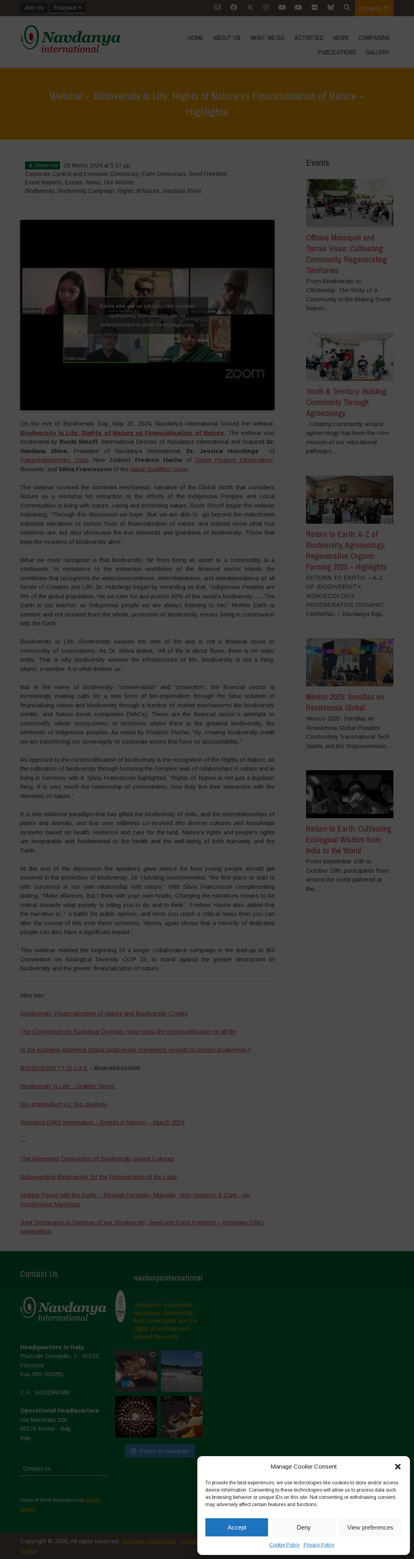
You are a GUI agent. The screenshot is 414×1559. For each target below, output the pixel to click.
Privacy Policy (319, 1545)
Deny (304, 1527)
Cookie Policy (284, 1545)
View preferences (370, 1527)
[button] (398, 1467)
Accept (237, 1527)
